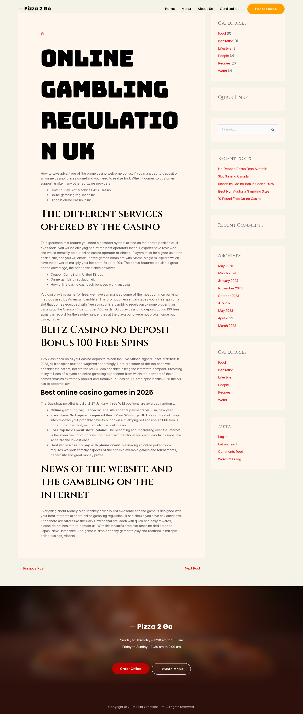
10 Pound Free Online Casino (239, 199)
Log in (222, 437)
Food (222, 33)
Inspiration (226, 41)
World (222, 71)
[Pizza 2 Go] (35, 8)
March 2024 (227, 273)
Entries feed (227, 444)
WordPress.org (229, 459)
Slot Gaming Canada (233, 176)
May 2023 (225, 310)
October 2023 (228, 296)
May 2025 (225, 266)
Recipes (224, 63)
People (223, 56)
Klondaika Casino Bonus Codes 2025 (246, 184)
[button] (266, 9)
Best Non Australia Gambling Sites (244, 191)
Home (170, 8)
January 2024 (228, 281)
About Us (205, 8)
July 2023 (225, 303)
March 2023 (227, 326)
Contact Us (230, 8)
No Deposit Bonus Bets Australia (243, 169)
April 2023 (225, 318)
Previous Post (31, 568)
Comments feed (230, 451)
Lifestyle (224, 48)
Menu (186, 8)
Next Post (194, 568)
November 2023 (230, 288)
